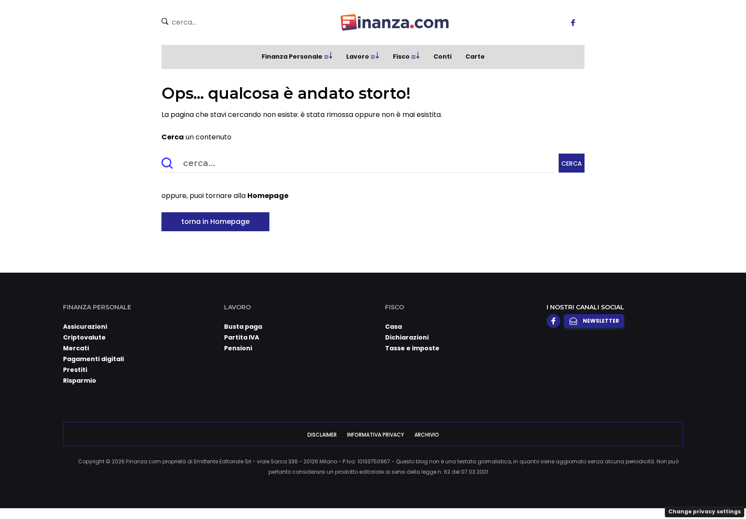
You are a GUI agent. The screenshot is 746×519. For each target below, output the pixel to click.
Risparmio (79, 380)
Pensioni (238, 348)
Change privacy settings (704, 511)
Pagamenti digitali (93, 359)
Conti (442, 56)
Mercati (76, 348)
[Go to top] (644, 490)
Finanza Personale (292, 56)
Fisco (401, 56)
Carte (475, 56)
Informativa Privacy (375, 434)
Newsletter (601, 320)
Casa (393, 326)
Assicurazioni (85, 326)
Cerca (571, 163)
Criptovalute (84, 337)
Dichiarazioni (407, 337)
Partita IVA (241, 337)
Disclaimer (322, 434)
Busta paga (243, 326)
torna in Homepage (215, 221)
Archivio (426, 434)
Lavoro (357, 56)
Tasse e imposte (412, 348)
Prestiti (75, 369)
